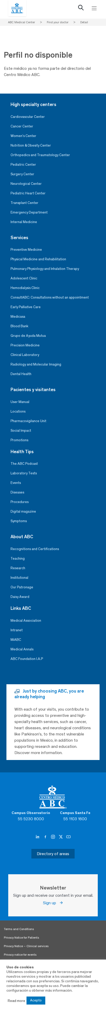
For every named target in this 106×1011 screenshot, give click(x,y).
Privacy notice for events (20, 954)
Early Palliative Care (26, 307)
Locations (18, 411)
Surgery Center (22, 174)
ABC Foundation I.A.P (27, 659)
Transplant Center (24, 203)
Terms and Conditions (19, 929)
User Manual (20, 402)
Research (18, 568)
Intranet (17, 630)
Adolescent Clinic (24, 278)
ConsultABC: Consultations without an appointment (50, 297)
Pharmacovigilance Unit (28, 421)
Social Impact (21, 430)
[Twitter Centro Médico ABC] (61, 837)
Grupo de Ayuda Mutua (28, 335)
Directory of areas (53, 853)
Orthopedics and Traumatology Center (40, 155)
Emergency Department (29, 212)
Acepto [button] (36, 1000)
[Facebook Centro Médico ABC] (46, 837)
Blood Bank (19, 326)
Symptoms (19, 521)
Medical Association (26, 620)
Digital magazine (23, 511)
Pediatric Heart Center (28, 193)
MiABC (16, 639)
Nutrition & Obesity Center (31, 145)
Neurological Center (26, 183)
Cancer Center (22, 126)
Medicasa (18, 316)
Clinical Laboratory (25, 355)
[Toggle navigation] (94, 8)
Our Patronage (22, 587)
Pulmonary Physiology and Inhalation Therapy (45, 269)
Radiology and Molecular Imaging (36, 364)
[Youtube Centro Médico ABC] (68, 837)
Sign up (51, 902)
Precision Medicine (25, 345)
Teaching (18, 558)
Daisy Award (20, 597)
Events (16, 483)
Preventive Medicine (26, 249)
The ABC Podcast (24, 463)
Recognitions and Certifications (35, 549)
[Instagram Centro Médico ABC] (53, 837)
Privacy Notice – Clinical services (26, 946)
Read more (16, 1000)
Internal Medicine (24, 222)
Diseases (17, 492)
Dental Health (21, 374)
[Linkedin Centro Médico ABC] (38, 837)
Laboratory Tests (24, 473)
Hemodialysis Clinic (25, 288)
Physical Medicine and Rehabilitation (38, 259)
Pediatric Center (23, 164)
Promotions (19, 440)
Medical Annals (22, 649)
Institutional (19, 577)
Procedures (20, 502)
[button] (81, 9)
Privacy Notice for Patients (21, 937)
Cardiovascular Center (28, 117)
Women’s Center (23, 136)
